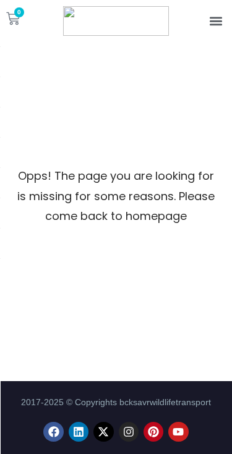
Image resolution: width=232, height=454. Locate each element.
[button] (215, 21)
